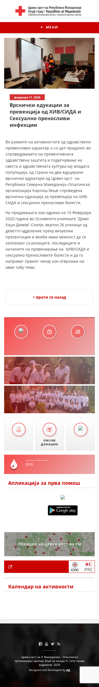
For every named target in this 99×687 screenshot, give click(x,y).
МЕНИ (51, 27)
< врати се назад (49, 297)
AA (68, 670)
